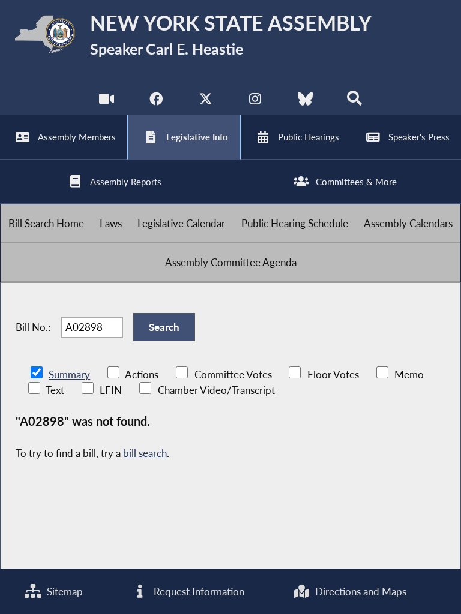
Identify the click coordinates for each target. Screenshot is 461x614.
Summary (69, 374)
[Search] (354, 101)
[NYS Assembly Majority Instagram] (255, 101)
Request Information (197, 591)
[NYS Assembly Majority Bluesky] (305, 101)
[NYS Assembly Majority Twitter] (205, 101)
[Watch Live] (106, 101)
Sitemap (63, 591)
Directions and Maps (359, 591)
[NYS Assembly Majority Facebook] (155, 101)
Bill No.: (33, 327)
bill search (145, 453)
